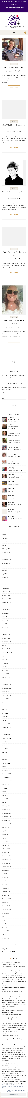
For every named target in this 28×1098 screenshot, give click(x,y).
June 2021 (5, 749)
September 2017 (6, 909)
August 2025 (5, 570)
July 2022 (4, 702)
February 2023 (6, 677)
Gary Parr (19, 71)
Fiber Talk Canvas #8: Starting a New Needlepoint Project (15, 470)
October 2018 (6, 863)
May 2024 (5, 624)
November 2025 (6, 559)
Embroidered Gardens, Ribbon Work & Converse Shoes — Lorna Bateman (14, 455)
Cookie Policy (10, 1091)
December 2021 (6, 727)
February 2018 (6, 891)
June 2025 (5, 577)
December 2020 (6, 770)
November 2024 (6, 602)
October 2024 (6, 606)
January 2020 (6, 809)
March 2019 (5, 845)
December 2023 (6, 641)
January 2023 (6, 681)
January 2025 (6, 595)
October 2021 (6, 734)
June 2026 (5, 534)
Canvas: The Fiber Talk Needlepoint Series (14, 9)
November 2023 (6, 645)
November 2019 (6, 816)
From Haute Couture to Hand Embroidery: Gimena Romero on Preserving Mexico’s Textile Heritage (14, 441)
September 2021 (6, 738)
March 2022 (5, 716)
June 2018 (5, 877)
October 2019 (6, 820)
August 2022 (5, 699)
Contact (14, 4)
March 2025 (5, 588)
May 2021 (4, 752)
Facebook (4, 1)
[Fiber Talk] (14, 20)
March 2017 (5, 931)
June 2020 (5, 791)
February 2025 (6, 591)
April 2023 (5, 670)
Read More (14, 87)
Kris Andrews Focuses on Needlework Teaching (14, 434)
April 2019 (5, 841)
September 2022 (7, 695)
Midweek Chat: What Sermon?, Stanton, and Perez (13, 484)
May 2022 (4, 709)
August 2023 (5, 656)
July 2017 (4, 916)
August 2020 (5, 784)
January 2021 (5, 766)
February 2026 (6, 549)
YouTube (17, 1)
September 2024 (7, 609)
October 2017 (6, 906)
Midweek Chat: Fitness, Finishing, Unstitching (13, 420)
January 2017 (5, 938)
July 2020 (4, 788)
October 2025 (6, 563)
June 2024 (5, 620)
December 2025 (6, 556)
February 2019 (6, 849)
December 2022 (6, 684)
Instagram (11, 1)
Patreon (23, 1)
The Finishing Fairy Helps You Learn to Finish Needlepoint (15, 519)
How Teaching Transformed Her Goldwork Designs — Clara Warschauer (15, 477)
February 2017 (6, 934)
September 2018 (7, 866)
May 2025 (4, 581)
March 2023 (5, 674)
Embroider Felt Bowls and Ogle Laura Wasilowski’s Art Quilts (14, 505)
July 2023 (4, 659)
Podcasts (14, 64)
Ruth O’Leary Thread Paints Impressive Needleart (14, 497)
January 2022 (6, 724)
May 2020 (5, 795)
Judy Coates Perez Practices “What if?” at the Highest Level (15, 491)
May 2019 (4, 838)
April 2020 (5, 799)
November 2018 (6, 859)
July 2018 (4, 874)
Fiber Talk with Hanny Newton (14, 67)
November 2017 (6, 902)
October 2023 (6, 649)
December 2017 (6, 899)
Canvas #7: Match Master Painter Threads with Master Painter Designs (15, 512)
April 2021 (4, 756)
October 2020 (6, 777)
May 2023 (4, 666)
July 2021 (4, 745)
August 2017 (5, 913)
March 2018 (5, 888)
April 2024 (5, 627)
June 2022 (5, 706)
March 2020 (5, 802)
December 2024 (6, 599)
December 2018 (6, 856)
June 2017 (5, 920)
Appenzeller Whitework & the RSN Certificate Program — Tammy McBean (15, 462)
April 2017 (4, 927)
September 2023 (7, 652)
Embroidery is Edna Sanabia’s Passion (13, 427)
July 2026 (4, 531)
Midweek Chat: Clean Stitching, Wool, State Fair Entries (14, 448)
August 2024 (5, 613)
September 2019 (7, 824)
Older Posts (8, 355)
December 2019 (6, 813)
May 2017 (4, 924)
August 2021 (5, 741)
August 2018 (5, 870)
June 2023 (5, 663)
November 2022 (6, 688)
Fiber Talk (15, 958)
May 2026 (4, 538)
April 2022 (5, 713)
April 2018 (5, 884)
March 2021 (5, 759)
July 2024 (4, 616)
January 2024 (6, 638)
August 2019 (5, 827)
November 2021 (6, 731)
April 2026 (5, 541)
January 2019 (5, 852)
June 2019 (5, 834)
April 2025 (5, 584)
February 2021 (6, 763)
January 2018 (5, 895)
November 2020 (6, 774)
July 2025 (4, 574)
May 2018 (4, 881)
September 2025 (7, 566)
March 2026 (5, 545)
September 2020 (7, 781)
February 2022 (6, 720)
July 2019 (4, 831)
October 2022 (6, 691)
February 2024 (6, 634)
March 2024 (5, 631)
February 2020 (6, 806)
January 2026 (6, 552)
